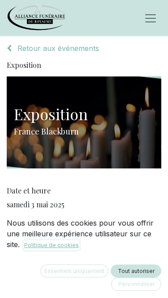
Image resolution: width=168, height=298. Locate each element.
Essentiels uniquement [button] (74, 271)
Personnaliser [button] (136, 284)
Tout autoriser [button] (136, 271)
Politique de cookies (51, 245)
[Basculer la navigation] (150, 18)
